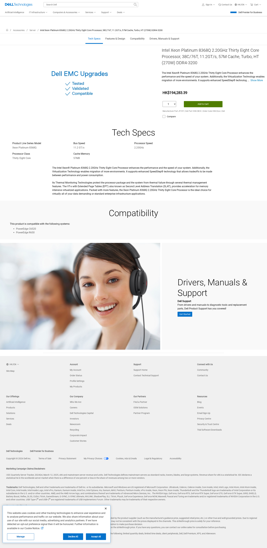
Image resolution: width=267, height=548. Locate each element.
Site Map (10, 371)
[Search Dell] (135, 4)
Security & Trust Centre (208, 424)
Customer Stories (78, 441)
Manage (21, 536)
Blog (199, 402)
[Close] (105, 508)
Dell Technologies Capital (81, 413)
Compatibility (137, 38)
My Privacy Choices (93, 458)
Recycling (74, 430)
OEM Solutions (141, 407)
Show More (256, 80)
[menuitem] (38, 12)
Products (10, 407)
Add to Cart (203, 104)
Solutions (10, 413)
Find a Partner (140, 402)
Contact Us (202, 375)
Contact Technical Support (146, 375)
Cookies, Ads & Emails (126, 458)
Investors (74, 418)
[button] (209, 4)
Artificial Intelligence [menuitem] (14, 12)
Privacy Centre (204, 418)
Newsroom (75, 424)
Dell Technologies (14, 451)
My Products (76, 386)
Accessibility (175, 458)
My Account (75, 370)
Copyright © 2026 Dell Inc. (18, 458)
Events (200, 407)
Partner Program (142, 413)
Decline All (73, 536)
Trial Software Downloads (209, 430)
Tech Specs (94, 38)
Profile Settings (77, 381)
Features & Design (115, 38)
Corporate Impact (78, 435)
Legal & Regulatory (153, 458)
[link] (225, 4)
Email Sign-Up (203, 413)
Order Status (76, 375)
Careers (73, 407)
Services (10, 418)
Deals (8, 424)
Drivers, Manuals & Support (164, 38)
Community (202, 370)
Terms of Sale (44, 458)
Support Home (140, 370)
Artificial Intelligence (15, 402)
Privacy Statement (67, 458)
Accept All (96, 536)
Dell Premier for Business (250, 12)
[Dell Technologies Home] (19, 4)
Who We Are (75, 402)
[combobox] (91, 4)
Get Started (184, 314)
